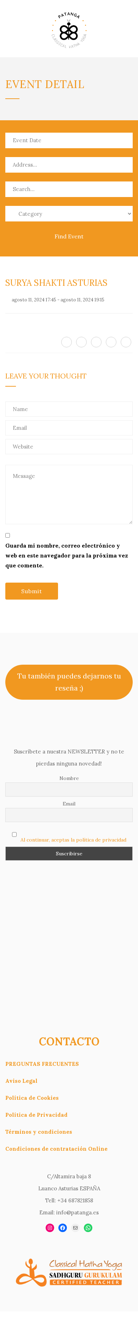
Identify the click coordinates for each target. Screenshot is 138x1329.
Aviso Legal (21, 1080)
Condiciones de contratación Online (56, 1148)
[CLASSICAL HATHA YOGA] (69, 28)
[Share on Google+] (96, 342)
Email (69, 804)
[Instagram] (50, 1228)
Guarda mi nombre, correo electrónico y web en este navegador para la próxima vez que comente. (66, 555)
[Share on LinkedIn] (126, 342)
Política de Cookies (32, 1097)
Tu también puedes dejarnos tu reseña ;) (69, 681)
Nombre (69, 778)
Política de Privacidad (36, 1114)
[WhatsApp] (88, 1228)
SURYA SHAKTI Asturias (56, 282)
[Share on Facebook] (66, 342)
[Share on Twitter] (81, 342)
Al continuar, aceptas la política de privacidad (73, 840)
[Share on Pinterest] (111, 342)
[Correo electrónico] (75, 1228)
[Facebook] (62, 1228)
